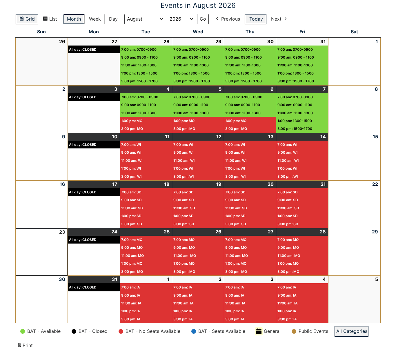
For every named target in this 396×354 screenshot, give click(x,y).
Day (113, 19)
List (49, 20)
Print (25, 347)
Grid (26, 20)
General (272, 331)
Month (74, 19)
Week (95, 19)
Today (256, 19)
